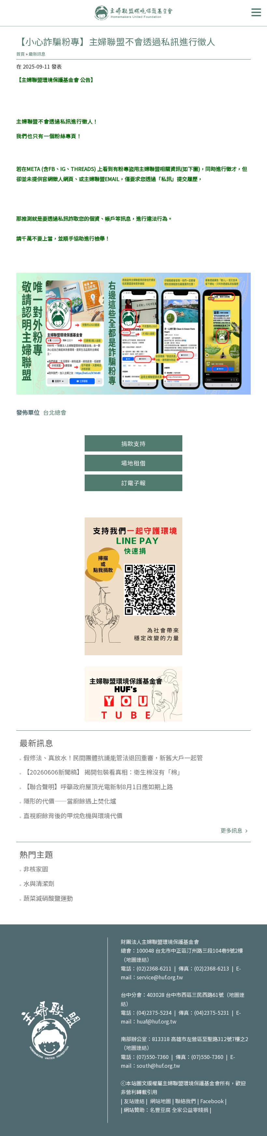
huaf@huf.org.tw (156, 1021)
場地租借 (133, 463)
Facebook (212, 1101)
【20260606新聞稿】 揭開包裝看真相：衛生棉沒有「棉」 (103, 771)
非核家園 (35, 868)
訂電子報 (133, 482)
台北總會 (54, 412)
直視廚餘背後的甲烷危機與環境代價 (72, 815)
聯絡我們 (185, 1101)
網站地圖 (160, 1101)
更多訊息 (232, 830)
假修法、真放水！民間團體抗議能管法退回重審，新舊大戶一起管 (113, 757)
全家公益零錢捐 (190, 1110)
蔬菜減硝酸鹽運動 (48, 898)
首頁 (20, 54)
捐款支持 (133, 443)
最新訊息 (37, 54)
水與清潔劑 (38, 883)
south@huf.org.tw (158, 1065)
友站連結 (134, 1101)
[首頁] (133, 13)
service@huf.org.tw (160, 977)
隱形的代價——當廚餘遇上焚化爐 (69, 800)
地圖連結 (136, 959)
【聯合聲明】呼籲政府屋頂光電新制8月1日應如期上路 (98, 786)
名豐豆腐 (160, 1110)
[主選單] (256, 12)
